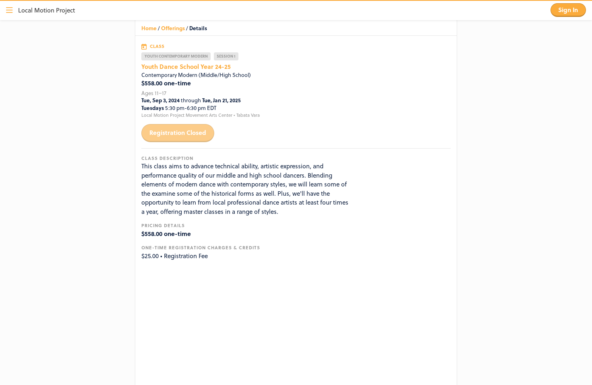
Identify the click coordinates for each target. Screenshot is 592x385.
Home (149, 28)
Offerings (173, 28)
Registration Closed (177, 132)
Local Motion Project (46, 10)
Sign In (568, 9)
